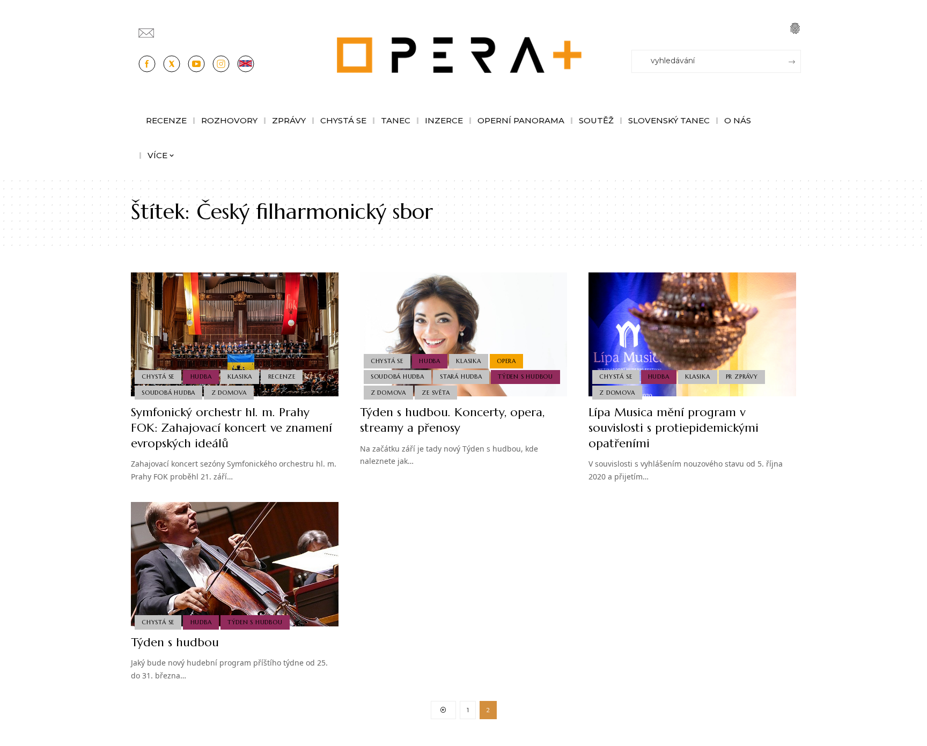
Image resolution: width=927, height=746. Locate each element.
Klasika (239, 376)
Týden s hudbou (525, 376)
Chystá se (158, 376)
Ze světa (436, 392)
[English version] (245, 63)
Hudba (201, 376)
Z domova (229, 392)
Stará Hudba (461, 376)
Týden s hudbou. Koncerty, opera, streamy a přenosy (452, 420)
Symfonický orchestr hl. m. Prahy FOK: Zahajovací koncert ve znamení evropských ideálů (231, 427)
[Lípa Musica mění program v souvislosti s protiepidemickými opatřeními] (692, 334)
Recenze (282, 376)
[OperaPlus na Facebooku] (147, 63)
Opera (506, 361)
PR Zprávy (742, 376)
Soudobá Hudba (168, 392)
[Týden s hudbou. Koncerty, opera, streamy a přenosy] (464, 334)
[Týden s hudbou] (235, 564)
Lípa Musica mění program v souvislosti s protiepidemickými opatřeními (673, 427)
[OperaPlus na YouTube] (196, 63)
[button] (795, 28)
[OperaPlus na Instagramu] (221, 63)
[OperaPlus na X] (171, 63)
